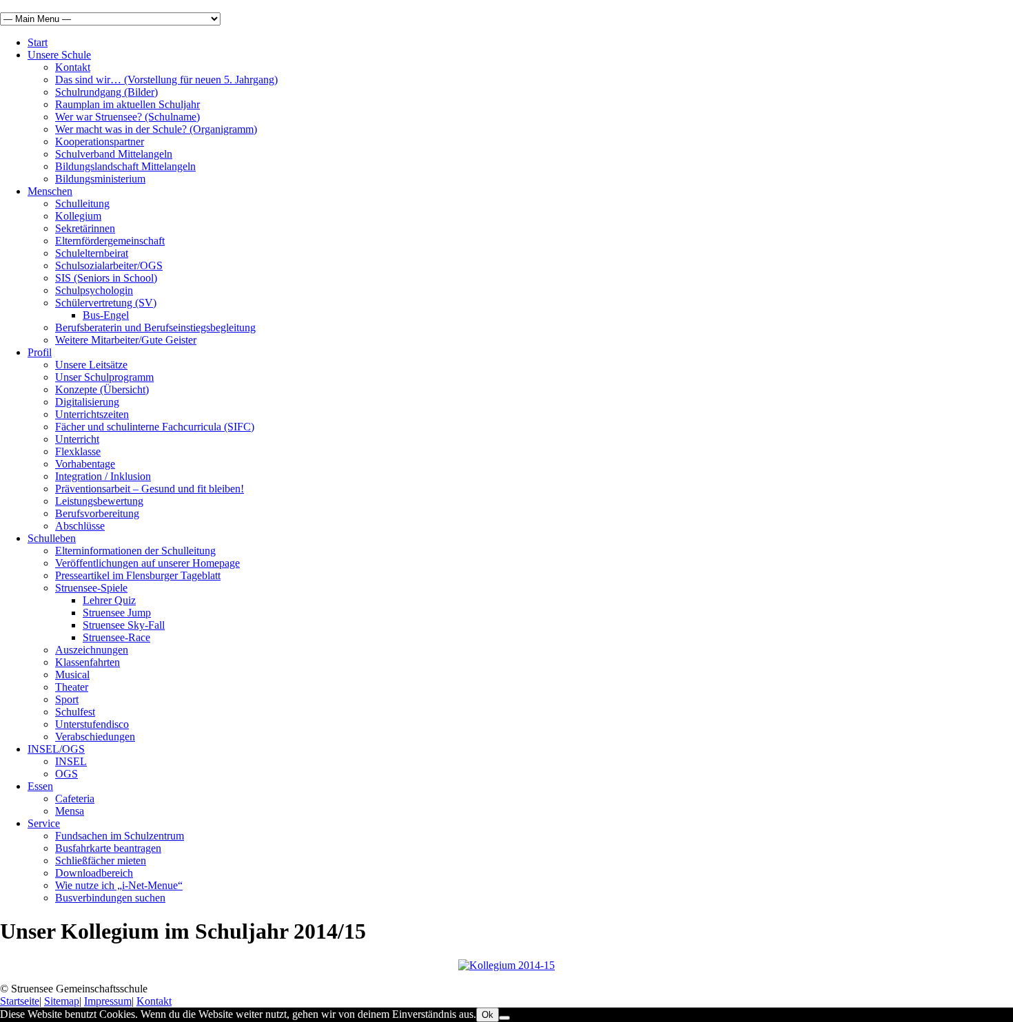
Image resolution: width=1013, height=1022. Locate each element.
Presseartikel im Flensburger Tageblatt (138, 575)
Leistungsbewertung (99, 501)
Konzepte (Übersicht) (102, 389)
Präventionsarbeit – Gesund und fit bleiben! (149, 488)
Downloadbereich (94, 873)
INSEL (71, 761)
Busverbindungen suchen (110, 898)
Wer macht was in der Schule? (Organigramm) (156, 129)
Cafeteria (74, 798)
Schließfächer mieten (100, 860)
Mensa (69, 811)
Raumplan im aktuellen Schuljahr (127, 104)
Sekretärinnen (85, 228)
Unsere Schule (59, 55)
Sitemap (61, 1001)
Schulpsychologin (94, 290)
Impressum (108, 1001)
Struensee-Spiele (91, 588)
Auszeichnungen (91, 650)
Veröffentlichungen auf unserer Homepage (147, 563)
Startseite (19, 1001)
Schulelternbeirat (91, 253)
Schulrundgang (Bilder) (106, 92)
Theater (71, 687)
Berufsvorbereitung (97, 513)
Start (38, 42)
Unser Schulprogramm (104, 377)
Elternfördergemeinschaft (110, 241)
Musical (72, 674)
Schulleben (52, 538)
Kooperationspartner (99, 141)
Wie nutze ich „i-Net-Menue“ (119, 885)
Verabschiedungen (95, 736)
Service (44, 823)
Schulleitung (82, 203)
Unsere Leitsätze (91, 365)
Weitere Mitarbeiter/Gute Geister (125, 340)
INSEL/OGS (56, 749)
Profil (40, 352)
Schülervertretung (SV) (105, 303)
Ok (487, 1015)
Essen (40, 786)
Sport (67, 699)
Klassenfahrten (87, 662)
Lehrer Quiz (109, 600)
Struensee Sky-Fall (124, 625)
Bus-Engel (106, 315)
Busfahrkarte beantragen (108, 848)
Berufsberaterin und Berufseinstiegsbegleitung (155, 327)
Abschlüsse (80, 526)
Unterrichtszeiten (92, 414)
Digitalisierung (87, 402)
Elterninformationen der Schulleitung (135, 550)
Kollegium (78, 216)
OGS (66, 774)
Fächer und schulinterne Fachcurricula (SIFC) (154, 426)
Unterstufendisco (92, 724)
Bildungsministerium (100, 179)
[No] (504, 1018)
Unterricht (77, 439)
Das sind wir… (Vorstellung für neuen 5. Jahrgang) (166, 79)
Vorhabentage (85, 464)
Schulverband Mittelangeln (113, 154)
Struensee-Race (116, 637)
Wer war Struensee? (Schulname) (127, 117)
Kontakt (72, 67)
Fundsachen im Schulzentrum (119, 836)
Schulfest (75, 712)
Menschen (50, 191)
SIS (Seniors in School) (106, 278)
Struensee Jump (117, 612)
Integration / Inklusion (103, 476)
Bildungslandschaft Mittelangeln (125, 166)
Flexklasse (78, 451)
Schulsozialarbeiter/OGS (109, 265)
